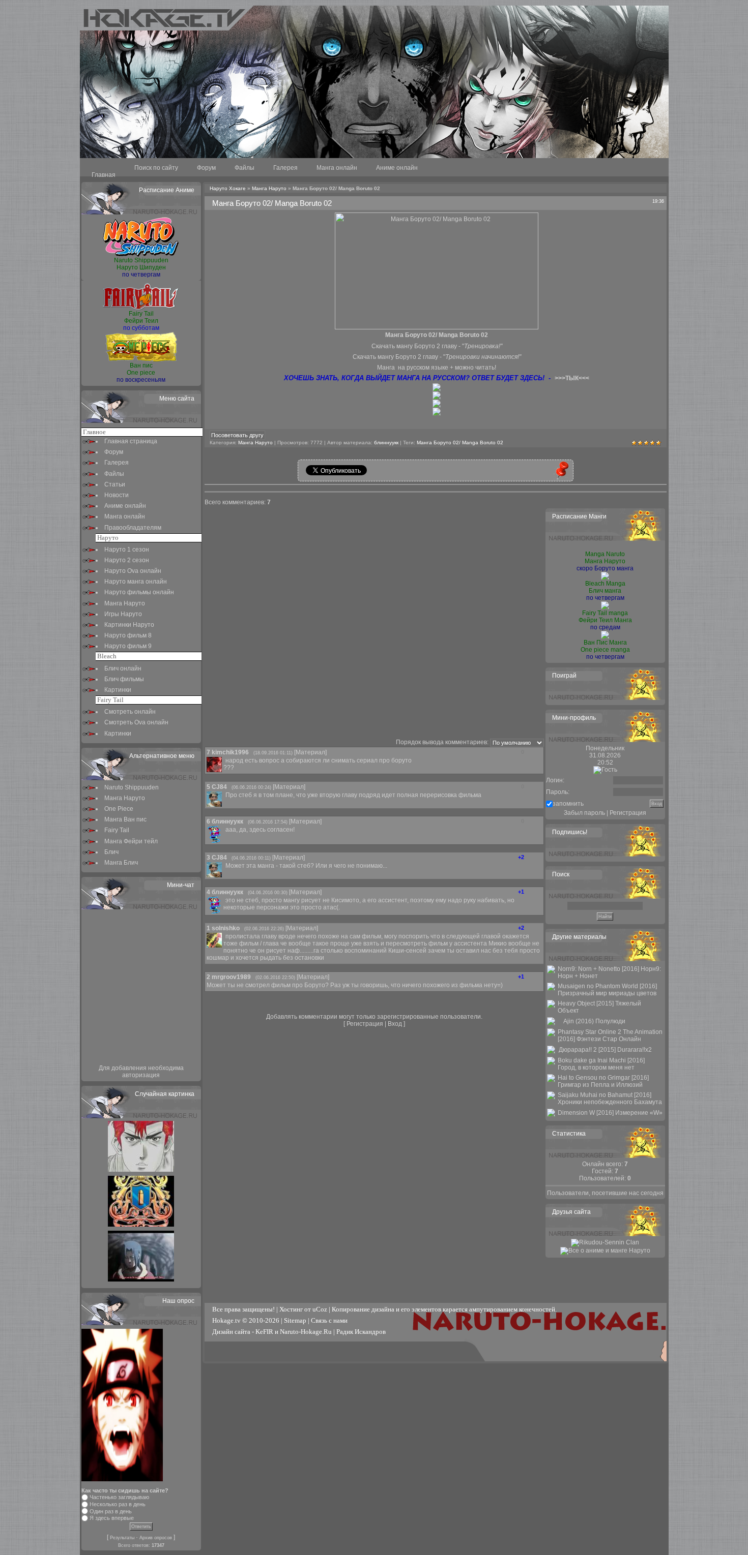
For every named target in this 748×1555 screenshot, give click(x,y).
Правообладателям (132, 527)
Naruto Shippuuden (131, 787)
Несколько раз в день (118, 1504)
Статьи (114, 484)
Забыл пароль (584, 812)
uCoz (319, 1309)
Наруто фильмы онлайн (139, 592)
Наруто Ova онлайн (132, 570)
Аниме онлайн (397, 167)
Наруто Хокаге (228, 188)
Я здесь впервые (112, 1518)
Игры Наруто (123, 614)
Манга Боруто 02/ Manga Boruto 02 (460, 442)
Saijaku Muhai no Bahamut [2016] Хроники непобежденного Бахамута (610, 1098)
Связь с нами (329, 1320)
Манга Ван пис (125, 819)
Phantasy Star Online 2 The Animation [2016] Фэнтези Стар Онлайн (610, 1035)
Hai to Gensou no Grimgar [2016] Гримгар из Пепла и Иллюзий (603, 1081)
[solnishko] (224, 936)
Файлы (244, 167)
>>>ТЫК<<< (572, 378)
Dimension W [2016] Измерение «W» (610, 1112)
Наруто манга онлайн (135, 581)
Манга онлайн (337, 167)
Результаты (122, 1537)
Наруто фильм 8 (128, 635)
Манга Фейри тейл (131, 841)
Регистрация (365, 1023)
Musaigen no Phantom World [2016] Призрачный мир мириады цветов (607, 990)
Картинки (117, 689)
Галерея (285, 167)
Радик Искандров (361, 1331)
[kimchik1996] (224, 760)
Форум (206, 167)
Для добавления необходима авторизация (141, 1071)
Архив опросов (155, 1537)
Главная (104, 174)
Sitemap (295, 1320)
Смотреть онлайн (130, 711)
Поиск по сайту (156, 167)
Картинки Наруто (129, 624)
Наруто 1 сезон (126, 549)
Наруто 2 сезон (126, 560)
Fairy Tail (116, 830)
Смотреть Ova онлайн (136, 722)
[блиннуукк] (224, 829)
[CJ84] (224, 795)
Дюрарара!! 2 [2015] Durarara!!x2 (605, 1049)
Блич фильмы (124, 679)
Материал (310, 752)
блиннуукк (386, 442)
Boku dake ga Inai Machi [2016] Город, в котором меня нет (601, 1064)
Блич (111, 852)
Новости (116, 495)
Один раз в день (111, 1511)
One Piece (118, 808)
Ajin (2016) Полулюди (594, 1021)
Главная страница (130, 441)
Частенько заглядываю (119, 1497)
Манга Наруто (124, 603)
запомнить (568, 803)
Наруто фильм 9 (128, 646)
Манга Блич (121, 862)
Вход (395, 1023)
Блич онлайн (122, 668)
